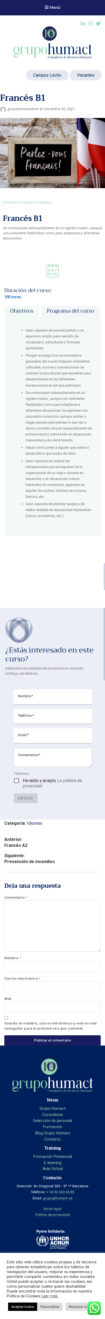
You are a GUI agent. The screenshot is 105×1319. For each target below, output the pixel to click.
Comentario (15, 897)
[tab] (21, 311)
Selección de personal (52, 1120)
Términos (21, 773)
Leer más (49, 1296)
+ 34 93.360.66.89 (60, 1192)
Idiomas (34, 823)
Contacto (52, 1139)
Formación (11, 202)
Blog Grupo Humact (52, 1133)
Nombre (12, 958)
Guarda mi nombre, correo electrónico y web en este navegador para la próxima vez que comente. (50, 1025)
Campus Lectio (47, 75)
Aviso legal (52, 1209)
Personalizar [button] (50, 1307)
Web (8, 999)
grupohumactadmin (24, 109)
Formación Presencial (52, 1156)
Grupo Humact (52, 1108)
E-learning (52, 1162)
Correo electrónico (22, 978)
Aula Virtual (53, 1168)
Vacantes (85, 75)
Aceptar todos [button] (22, 1307)
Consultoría (52, 1114)
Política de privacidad (52, 1215)
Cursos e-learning (37, 202)
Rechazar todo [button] (80, 1307)
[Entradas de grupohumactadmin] (4, 109)
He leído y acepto (52, 783)
